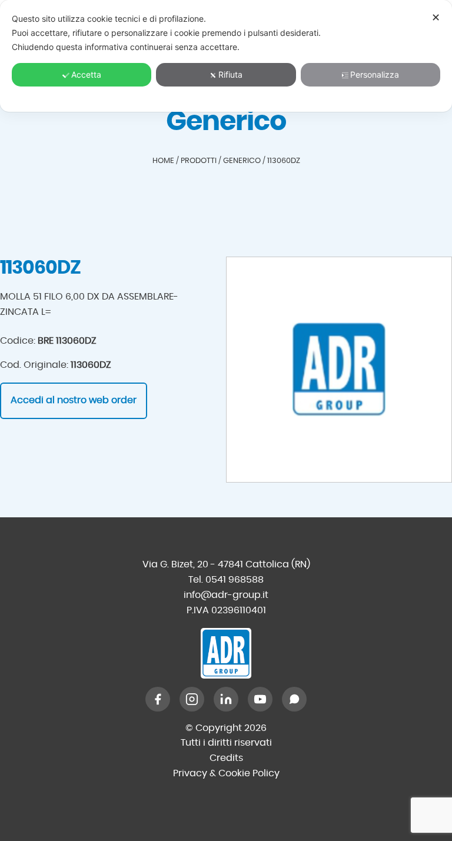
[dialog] (226, 56)
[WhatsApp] (294, 699)
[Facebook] (157, 699)
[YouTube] (260, 699)
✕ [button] (435, 17)
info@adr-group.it (226, 595)
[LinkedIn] (226, 699)
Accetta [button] (86, 74)
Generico (242, 161)
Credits (226, 758)
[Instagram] (192, 699)
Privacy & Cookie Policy (226, 773)
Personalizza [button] (374, 74)
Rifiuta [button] (230, 74)
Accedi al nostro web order (74, 400)
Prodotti (199, 161)
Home (163, 161)
